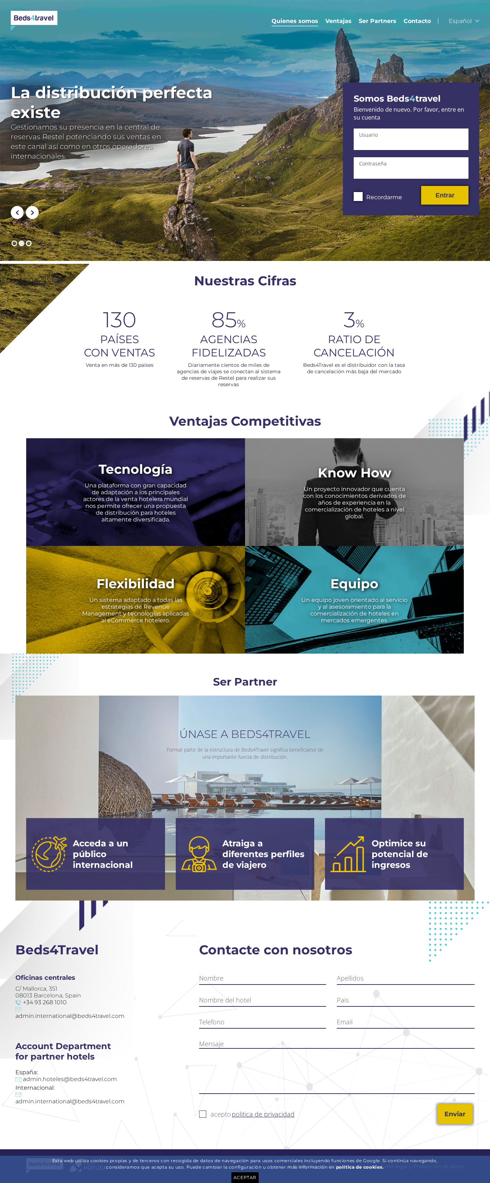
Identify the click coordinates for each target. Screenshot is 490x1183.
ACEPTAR (245, 1177)
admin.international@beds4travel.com (69, 1016)
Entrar (444, 195)
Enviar (455, 1114)
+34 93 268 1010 (45, 1002)
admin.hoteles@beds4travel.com (70, 1079)
